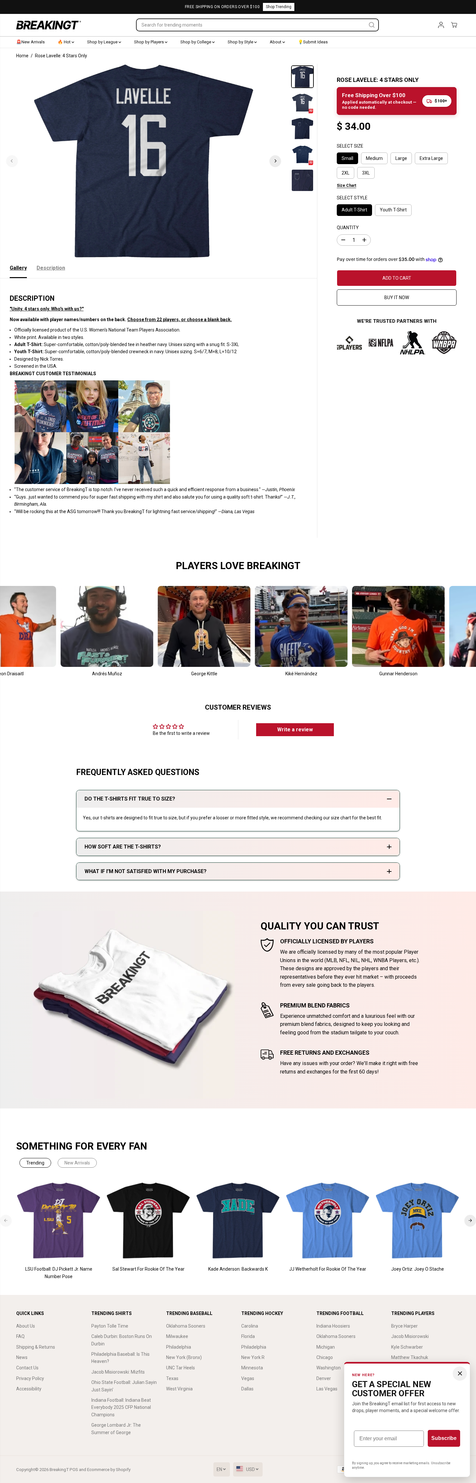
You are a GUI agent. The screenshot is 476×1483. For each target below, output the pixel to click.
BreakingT (59, 1469)
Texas (172, 1378)
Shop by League (103, 41)
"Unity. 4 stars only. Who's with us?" (47, 308)
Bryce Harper (404, 1326)
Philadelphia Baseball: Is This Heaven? (120, 1358)
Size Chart (346, 186)
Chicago (324, 1357)
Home (22, 55)
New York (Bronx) (184, 1357)
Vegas (247, 1378)
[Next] (275, 160)
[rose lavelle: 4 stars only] (143, 161)
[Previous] (11, 160)
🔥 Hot (65, 41)
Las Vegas (326, 1388)
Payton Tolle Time (109, 1326)
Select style (352, 197)
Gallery (18, 268)
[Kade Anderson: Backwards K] (238, 1220)
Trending (35, 1162)
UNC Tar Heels (180, 1367)
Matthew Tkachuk (409, 1357)
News (22, 1357)
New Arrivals (77, 1162)
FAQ (20, 1336)
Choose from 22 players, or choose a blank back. (179, 319)
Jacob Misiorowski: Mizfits (118, 1372)
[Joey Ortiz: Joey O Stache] (417, 1220)
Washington (328, 1367)
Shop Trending (278, 7)
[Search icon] (372, 24)
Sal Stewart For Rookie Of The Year (148, 1269)
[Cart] (454, 25)
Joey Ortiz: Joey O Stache (417, 1269)
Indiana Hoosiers (333, 1326)
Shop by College (196, 41)
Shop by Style (241, 41)
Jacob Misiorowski (410, 1336)
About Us (25, 1326)
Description (51, 268)
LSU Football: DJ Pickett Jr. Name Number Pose (58, 1272)
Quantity (348, 227)
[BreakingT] (48, 25)
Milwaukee (177, 1336)
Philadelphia (178, 1347)
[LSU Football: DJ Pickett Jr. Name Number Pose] (58, 1220)
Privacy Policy (30, 1378)
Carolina (249, 1326)
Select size (350, 146)
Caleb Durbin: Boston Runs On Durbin (121, 1340)
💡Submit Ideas (313, 41)
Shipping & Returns (35, 1347)
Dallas (247, 1388)
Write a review (295, 729)
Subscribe (444, 1438)
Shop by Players (149, 41)
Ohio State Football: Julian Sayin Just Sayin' (124, 1386)
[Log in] (441, 25)
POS (74, 1469)
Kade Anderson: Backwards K (238, 1269)
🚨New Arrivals (30, 41)
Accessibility (28, 1388)
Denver (323, 1378)
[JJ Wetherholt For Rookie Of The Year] (327, 1220)
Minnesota (252, 1367)
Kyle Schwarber (407, 1347)
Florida (248, 1336)
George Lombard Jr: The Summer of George (116, 1428)
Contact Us (27, 1367)
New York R (253, 1357)
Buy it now (396, 297)
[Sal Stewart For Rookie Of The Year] (148, 1220)
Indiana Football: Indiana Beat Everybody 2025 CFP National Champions (121, 1407)
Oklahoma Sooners (185, 1326)
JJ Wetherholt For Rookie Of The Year (327, 1269)
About (276, 41)
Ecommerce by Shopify (108, 1469)
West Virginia (179, 1388)
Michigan (325, 1347)
